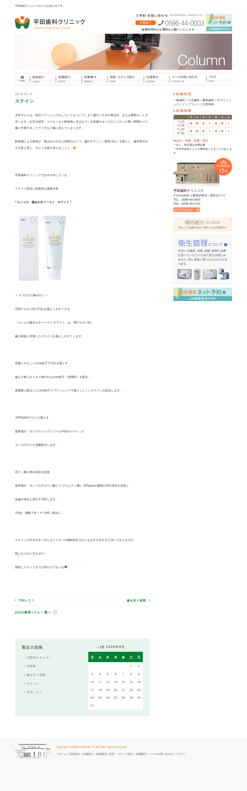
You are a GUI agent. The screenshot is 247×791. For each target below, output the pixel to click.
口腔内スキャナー (39, 657)
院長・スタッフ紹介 (121, 754)
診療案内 (101, 754)
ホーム (63, 754)
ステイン (33, 683)
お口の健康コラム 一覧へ (33, 612)
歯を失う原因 (136, 600)
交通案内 (141, 754)
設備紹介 (88, 754)
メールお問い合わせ (161, 754)
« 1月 (100, 647)
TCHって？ (26, 600)
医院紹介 (74, 754)
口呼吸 (31, 666)
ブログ (180, 754)
